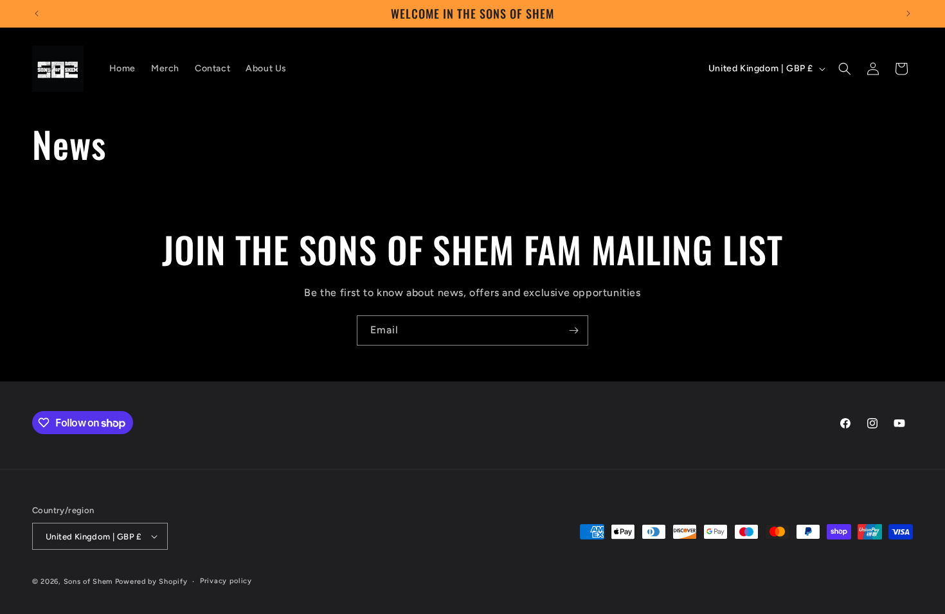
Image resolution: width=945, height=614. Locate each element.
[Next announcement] (908, 13)
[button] (845, 69)
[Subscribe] (573, 330)
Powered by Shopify (151, 581)
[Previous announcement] (36, 13)
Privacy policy (226, 581)
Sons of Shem (88, 581)
